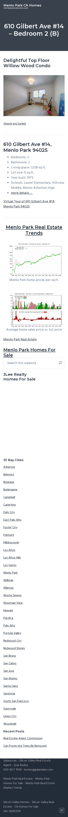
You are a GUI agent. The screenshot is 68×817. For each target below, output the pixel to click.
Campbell (9, 497)
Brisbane (8, 482)
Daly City (9, 512)
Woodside (9, 723)
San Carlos (9, 663)
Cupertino (9, 504)
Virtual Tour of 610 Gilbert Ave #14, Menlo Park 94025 (29, 204)
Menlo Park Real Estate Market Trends (29, 785)
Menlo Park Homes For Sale (29, 352)
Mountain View (13, 603)
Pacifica (8, 618)
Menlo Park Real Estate (20, 339)
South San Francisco (16, 701)
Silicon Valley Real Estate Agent (27, 763)
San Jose (8, 671)
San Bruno (9, 655)
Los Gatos (9, 565)
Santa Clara (10, 686)
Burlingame (10, 489)
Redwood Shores (14, 648)
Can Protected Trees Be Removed (24, 746)
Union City (9, 716)
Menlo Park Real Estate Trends (34, 230)
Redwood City (12, 640)
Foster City (10, 527)
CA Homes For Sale (26, 806)
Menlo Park (10, 572)
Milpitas (8, 588)
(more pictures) (14, 124)
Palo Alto (9, 625)
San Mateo (10, 678)
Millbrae (8, 580)
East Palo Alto (12, 520)
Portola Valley (12, 633)
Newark (8, 610)
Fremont (8, 535)
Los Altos (9, 550)
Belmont (8, 474)
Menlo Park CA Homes (22, 5)
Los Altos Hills (12, 557)
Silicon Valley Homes (16, 802)
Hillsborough (11, 542)
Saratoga (9, 693)
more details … (21, 193)
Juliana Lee (10, 760)
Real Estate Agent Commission (22, 738)
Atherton (9, 467)
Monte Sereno (12, 595)
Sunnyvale (9, 708)
